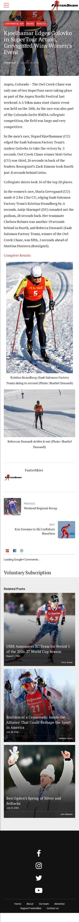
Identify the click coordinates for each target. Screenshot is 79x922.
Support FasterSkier (30, 908)
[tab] (7, 551)
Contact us (53, 908)
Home (17, 903)
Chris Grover (67, 662)
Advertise (59, 903)
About (29, 903)
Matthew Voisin (66, 738)
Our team (44, 903)
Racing (30, 24)
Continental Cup (14, 24)
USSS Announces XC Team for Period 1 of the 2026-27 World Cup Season (38, 649)
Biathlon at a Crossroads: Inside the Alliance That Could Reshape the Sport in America (38, 722)
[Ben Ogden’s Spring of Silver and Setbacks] (38, 781)
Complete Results (17, 255)
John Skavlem (66, 814)
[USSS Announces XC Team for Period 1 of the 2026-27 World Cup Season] (38, 629)
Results (41, 24)
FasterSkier (10, 62)
